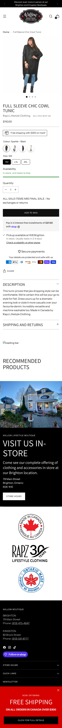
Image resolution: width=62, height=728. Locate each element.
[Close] (58, 690)
